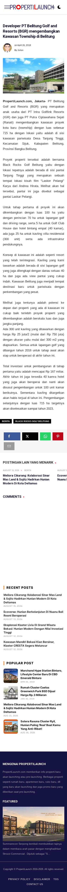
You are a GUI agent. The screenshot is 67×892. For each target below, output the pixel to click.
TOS (56, 879)
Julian (20, 50)
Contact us (35, 884)
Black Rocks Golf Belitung (32, 421)
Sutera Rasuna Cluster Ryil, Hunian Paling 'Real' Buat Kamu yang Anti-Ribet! (40, 725)
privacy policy (19, 879)
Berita (6, 421)
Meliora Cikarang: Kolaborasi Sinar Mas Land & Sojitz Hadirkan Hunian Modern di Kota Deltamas (26, 479)
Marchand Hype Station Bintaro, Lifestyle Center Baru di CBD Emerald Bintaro (41, 674)
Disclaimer (42, 879)
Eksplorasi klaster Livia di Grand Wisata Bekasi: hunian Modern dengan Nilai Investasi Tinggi (33, 628)
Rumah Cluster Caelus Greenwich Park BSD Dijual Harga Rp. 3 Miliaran (38, 691)
